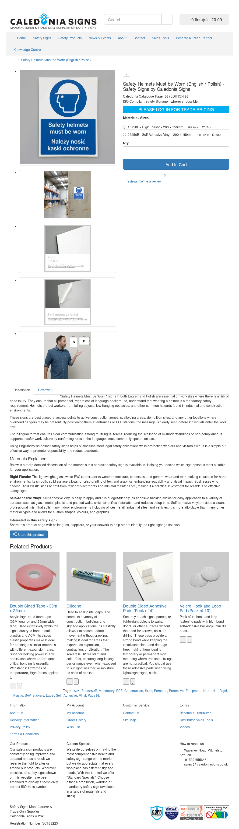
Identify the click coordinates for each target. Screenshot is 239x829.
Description (22, 389)
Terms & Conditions (24, 733)
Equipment (193, 690)
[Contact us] (215, 2)
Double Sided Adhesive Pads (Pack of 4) (145, 608)
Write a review (151, 181)
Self (59, 695)
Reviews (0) (47, 389)
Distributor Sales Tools (196, 719)
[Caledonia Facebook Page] (25, 2)
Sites (148, 690)
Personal (160, 690)
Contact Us (131, 712)
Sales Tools (160, 37)
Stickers (38, 695)
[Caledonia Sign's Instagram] (191, 770)
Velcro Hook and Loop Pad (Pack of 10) (200, 608)
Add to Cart (176, 164)
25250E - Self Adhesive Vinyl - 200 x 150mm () (174, 134)
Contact (139, 37)
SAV (28, 695)
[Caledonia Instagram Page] (21, 2)
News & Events (100, 37)
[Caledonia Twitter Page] (18, 2)
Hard (207, 690)
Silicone (74, 606)
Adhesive (70, 695)
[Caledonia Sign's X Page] (184, 770)
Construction (133, 690)
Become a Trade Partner (194, 37)
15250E (78, 690)
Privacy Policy (20, 726)
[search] (166, 19)
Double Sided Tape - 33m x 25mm (33, 608)
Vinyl (82, 695)
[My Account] (221, 2)
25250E (91, 690)
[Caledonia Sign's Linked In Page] (195, 770)
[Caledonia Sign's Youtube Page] (188, 770)
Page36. (94, 695)
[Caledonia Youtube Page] (11, 2)
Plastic (18, 695)
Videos (185, 726)
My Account (75, 712)
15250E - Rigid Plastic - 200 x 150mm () (169, 127)
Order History (76, 719)
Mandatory (106, 690)
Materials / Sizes (136, 117)
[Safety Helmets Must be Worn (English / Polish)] (67, 117)
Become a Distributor (195, 712)
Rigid (223, 690)
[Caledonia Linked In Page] (14, 2)
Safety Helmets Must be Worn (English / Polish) (56, 59)
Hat (215, 690)
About (122, 37)
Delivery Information (24, 719)
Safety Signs (42, 37)
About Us (16, 712)
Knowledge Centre (27, 49)
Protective (176, 690)
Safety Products (70, 37)
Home (21, 37)
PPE (119, 690)
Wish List (73, 726)
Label (50, 695)
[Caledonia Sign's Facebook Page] (181, 770)
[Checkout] (226, 2)
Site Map (129, 719)
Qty (126, 143)
